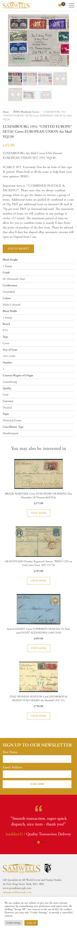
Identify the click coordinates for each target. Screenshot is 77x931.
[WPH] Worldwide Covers (26, 112)
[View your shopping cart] (59, 5)
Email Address (12, 767)
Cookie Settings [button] (13, 922)
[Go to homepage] (16, 5)
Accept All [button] (31, 922)
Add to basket (18, 249)
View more (38, 513)
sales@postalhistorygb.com (17, 892)
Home (6, 112)
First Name (10, 752)
